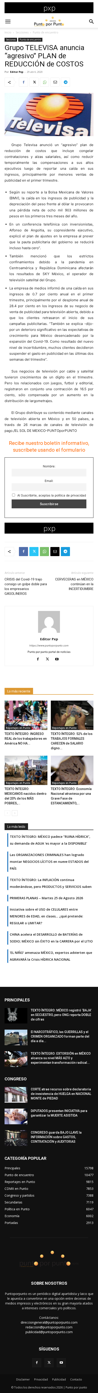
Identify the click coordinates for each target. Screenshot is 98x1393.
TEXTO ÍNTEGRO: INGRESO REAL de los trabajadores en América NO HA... (26, 738)
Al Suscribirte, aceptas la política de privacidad (51, 495)
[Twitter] (34, 82)
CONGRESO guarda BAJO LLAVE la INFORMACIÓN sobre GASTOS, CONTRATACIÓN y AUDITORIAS (56, 1137)
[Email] (54, 82)
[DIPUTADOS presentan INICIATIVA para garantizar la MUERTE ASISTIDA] (16, 1116)
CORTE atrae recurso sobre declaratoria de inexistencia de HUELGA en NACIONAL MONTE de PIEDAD (61, 1093)
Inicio (8, 32)
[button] (7, 21)
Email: (49, 481)
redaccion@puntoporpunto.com (49, 1327)
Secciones (22, 32)
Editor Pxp (16, 71)
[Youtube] (58, 659)
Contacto (76, 1379)
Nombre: (49, 466)
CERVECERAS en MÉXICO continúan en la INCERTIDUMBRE (74, 584)
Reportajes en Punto (18, 727)
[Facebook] (23, 82)
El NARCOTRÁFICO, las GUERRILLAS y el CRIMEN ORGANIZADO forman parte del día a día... (60, 1036)
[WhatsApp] (44, 82)
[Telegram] (65, 82)
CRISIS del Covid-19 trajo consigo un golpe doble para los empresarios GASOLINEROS (26, 586)
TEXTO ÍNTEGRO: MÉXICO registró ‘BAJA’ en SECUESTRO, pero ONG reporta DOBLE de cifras (61, 1014)
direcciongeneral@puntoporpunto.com (49, 1322)
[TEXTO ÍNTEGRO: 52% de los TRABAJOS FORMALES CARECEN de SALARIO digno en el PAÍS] (72, 715)
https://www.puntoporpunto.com (49, 645)
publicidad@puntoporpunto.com (49, 1332)
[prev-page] (7, 813)
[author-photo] (49, 633)
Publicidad (59, 1379)
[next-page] (15, 813)
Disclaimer (23, 1379)
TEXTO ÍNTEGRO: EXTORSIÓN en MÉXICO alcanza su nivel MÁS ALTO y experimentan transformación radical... (61, 1058)
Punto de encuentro (45, 32)
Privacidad (41, 1379)
